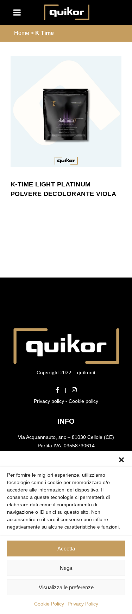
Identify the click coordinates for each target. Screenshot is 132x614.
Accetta (66, 549)
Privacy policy (49, 401)
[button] (121, 459)
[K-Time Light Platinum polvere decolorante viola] (66, 111)
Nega (66, 568)
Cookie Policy (49, 604)
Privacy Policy (83, 604)
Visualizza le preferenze (66, 587)
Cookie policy (83, 401)
